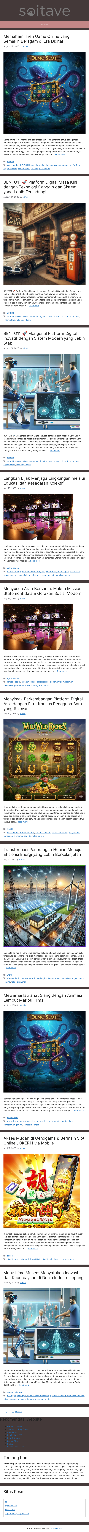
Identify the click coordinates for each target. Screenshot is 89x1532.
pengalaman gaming (12, 1125)
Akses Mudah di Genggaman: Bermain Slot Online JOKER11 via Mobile (43, 1140)
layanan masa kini (54, 316)
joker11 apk (10, 1509)
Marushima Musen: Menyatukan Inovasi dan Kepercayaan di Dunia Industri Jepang (43, 1275)
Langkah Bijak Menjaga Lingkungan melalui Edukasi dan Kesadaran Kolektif (44, 480)
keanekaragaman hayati (57, 571)
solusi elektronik (42, 1399)
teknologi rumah (18, 982)
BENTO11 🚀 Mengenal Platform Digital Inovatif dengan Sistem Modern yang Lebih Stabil (44, 338)
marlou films (67, 1121)
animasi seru (12, 1121)
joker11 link (35, 1259)
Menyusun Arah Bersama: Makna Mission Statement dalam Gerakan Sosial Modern (42, 591)
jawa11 (10, 829)
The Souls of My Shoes (18, 1429)
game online (12, 1117)
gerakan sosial (28, 682)
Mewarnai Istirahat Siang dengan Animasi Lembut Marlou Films (42, 998)
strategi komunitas (40, 685)
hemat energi (27, 978)
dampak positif (13, 682)
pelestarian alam (38, 575)
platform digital (21, 836)
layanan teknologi (15, 1392)
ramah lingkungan (69, 978)
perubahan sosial (22, 685)
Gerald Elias (12, 1441)
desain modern (27, 832)
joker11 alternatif (21, 1259)
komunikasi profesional (38, 1396)
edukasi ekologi (14, 571)
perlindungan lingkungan (59, 575)
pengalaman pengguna (60, 165)
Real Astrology (14, 1438)
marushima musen (75, 1396)
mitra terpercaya (11, 1399)
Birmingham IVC (14, 1435)
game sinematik (53, 1121)
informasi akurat (43, 832)
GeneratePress (56, 1528)
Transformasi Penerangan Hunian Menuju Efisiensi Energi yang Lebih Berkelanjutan (42, 852)
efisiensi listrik (13, 978)
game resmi (39, 1121)
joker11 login (47, 1259)
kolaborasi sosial (44, 682)
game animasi (26, 1121)
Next (18, 1411)
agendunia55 (13, 568)
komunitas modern (61, 682)
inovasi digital (42, 165)
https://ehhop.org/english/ (17, 1513)
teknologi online (36, 836)
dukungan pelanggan (16, 1396)
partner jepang (27, 1399)
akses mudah (13, 165)
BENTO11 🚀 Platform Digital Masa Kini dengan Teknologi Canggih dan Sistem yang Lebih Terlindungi (40, 187)
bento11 (10, 162)
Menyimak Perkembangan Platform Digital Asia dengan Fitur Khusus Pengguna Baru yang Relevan (43, 703)
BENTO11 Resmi (27, 165)
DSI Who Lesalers (15, 1426)
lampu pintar (54, 978)
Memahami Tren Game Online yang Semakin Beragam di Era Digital (36, 39)
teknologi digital (23, 320)
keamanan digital (37, 316)
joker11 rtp (59, 1259)
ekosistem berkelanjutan (33, 571)
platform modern (71, 316)
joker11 (10, 1256)
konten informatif (59, 832)
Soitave (10, 1444)
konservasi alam (22, 575)
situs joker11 (70, 1259)
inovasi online (21, 316)
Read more (60, 154)
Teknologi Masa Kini (40, 169)
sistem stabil (24, 169)
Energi (9, 975)
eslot (7, 1502)
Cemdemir (12, 1432)
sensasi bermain (31, 1125)
